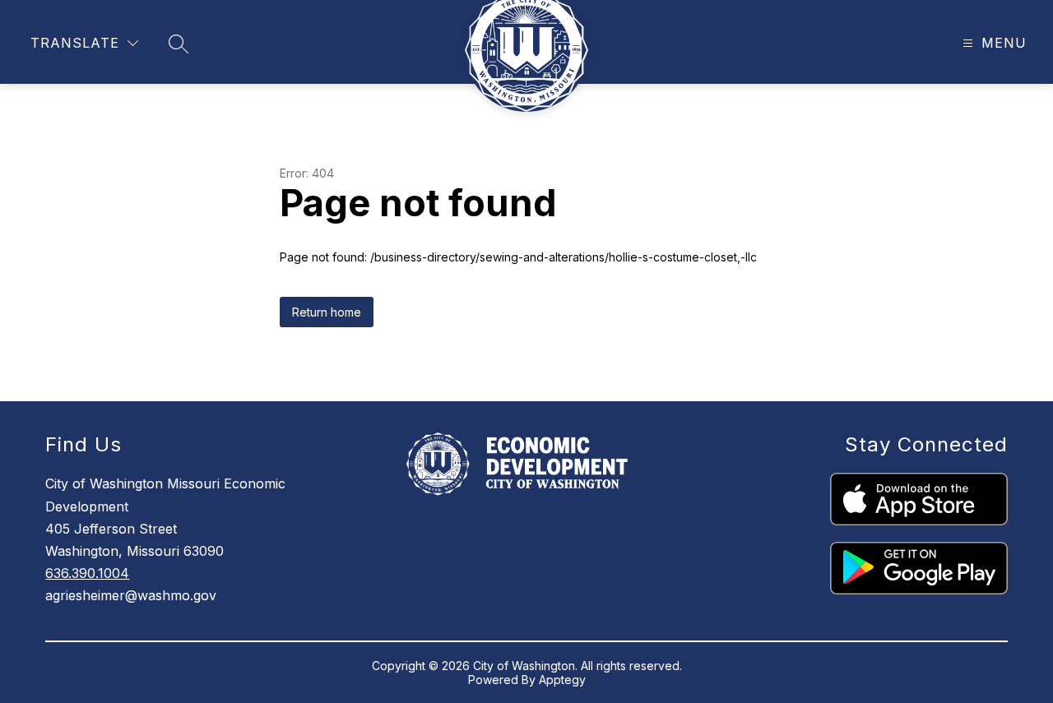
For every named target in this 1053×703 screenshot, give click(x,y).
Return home (326, 312)
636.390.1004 (87, 573)
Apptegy (562, 680)
